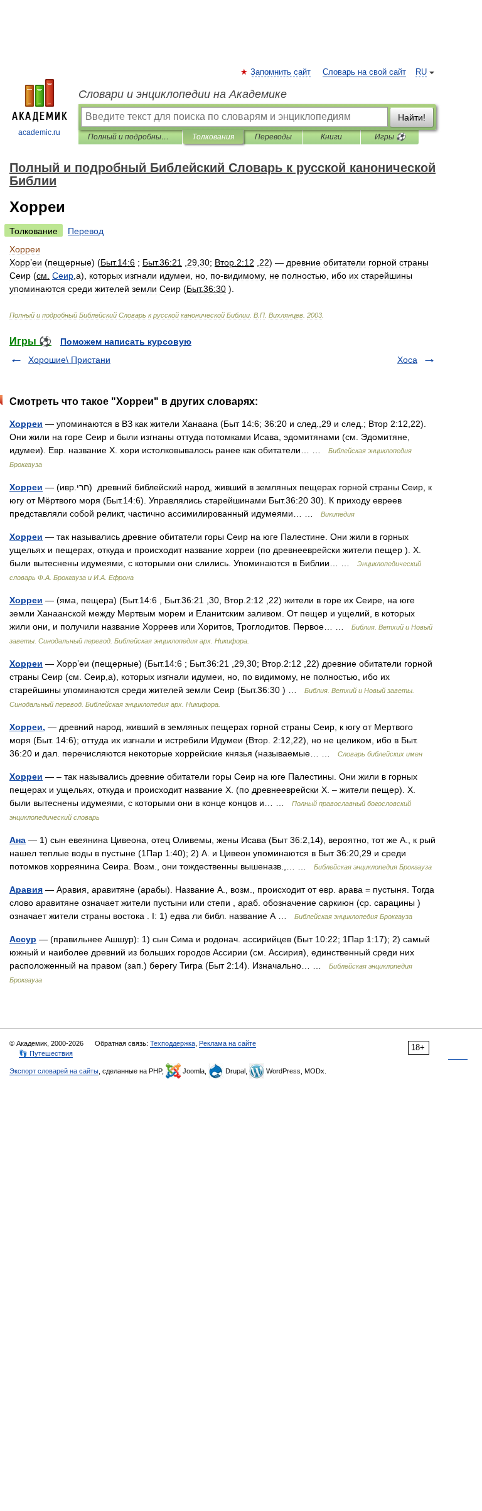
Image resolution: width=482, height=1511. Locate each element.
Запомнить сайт (281, 72)
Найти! (412, 117)
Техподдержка (172, 1043)
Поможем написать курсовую (125, 341)
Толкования (213, 136)
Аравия (26, 890)
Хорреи (26, 424)
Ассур (22, 939)
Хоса (407, 360)
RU (421, 72)
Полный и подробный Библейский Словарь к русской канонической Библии (130, 136)
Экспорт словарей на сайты (54, 1071)
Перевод (86, 231)
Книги (331, 136)
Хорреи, (27, 727)
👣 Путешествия (46, 1053)
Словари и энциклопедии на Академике (182, 94)
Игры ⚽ (390, 136)
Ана (17, 840)
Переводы (273, 136)
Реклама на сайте (227, 1043)
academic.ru (39, 132)
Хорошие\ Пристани (69, 360)
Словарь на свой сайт (364, 72)
